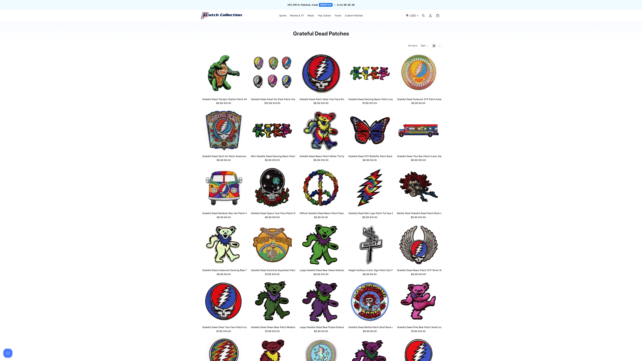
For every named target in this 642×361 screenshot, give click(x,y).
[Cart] (437, 15)
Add (242, 89)
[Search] (423, 15)
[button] (424, 45)
